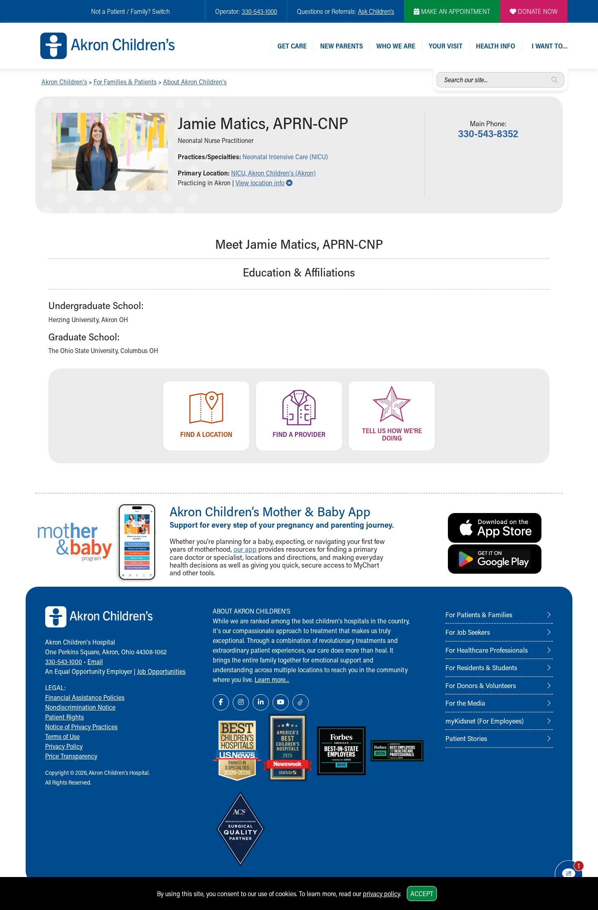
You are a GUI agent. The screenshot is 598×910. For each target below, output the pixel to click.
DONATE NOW (537, 11)
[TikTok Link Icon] (300, 702)
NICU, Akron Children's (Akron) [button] (273, 173)
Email (95, 661)
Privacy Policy (64, 746)
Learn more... (272, 679)
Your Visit (446, 46)
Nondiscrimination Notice (80, 707)
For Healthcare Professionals (486, 649)
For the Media (465, 702)
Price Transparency (71, 756)
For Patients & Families (478, 614)
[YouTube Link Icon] (281, 702)
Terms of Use (62, 736)
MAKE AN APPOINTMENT (454, 11)
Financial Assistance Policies (84, 697)
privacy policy (381, 893)
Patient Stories (466, 738)
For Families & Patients (125, 81)
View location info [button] (264, 182)
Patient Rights (64, 717)
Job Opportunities (161, 671)
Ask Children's (376, 11)
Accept (421, 893)
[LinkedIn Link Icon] (261, 702)
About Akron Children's (195, 81)
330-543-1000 (259, 11)
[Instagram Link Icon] (241, 702)
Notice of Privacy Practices (81, 726)
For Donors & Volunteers (480, 685)
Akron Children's (64, 81)
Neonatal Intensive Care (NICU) (285, 156)
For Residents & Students (481, 667)
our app (245, 549)
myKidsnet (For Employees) (484, 720)
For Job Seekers (467, 631)
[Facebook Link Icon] (221, 702)
